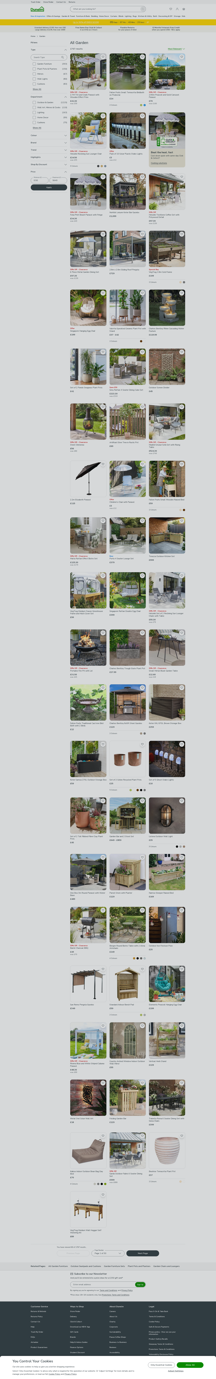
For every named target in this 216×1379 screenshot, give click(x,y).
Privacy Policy (70, 1374)
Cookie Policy (54, 1374)
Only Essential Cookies (161, 1365)
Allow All (190, 1365)
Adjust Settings (175, 1371)
